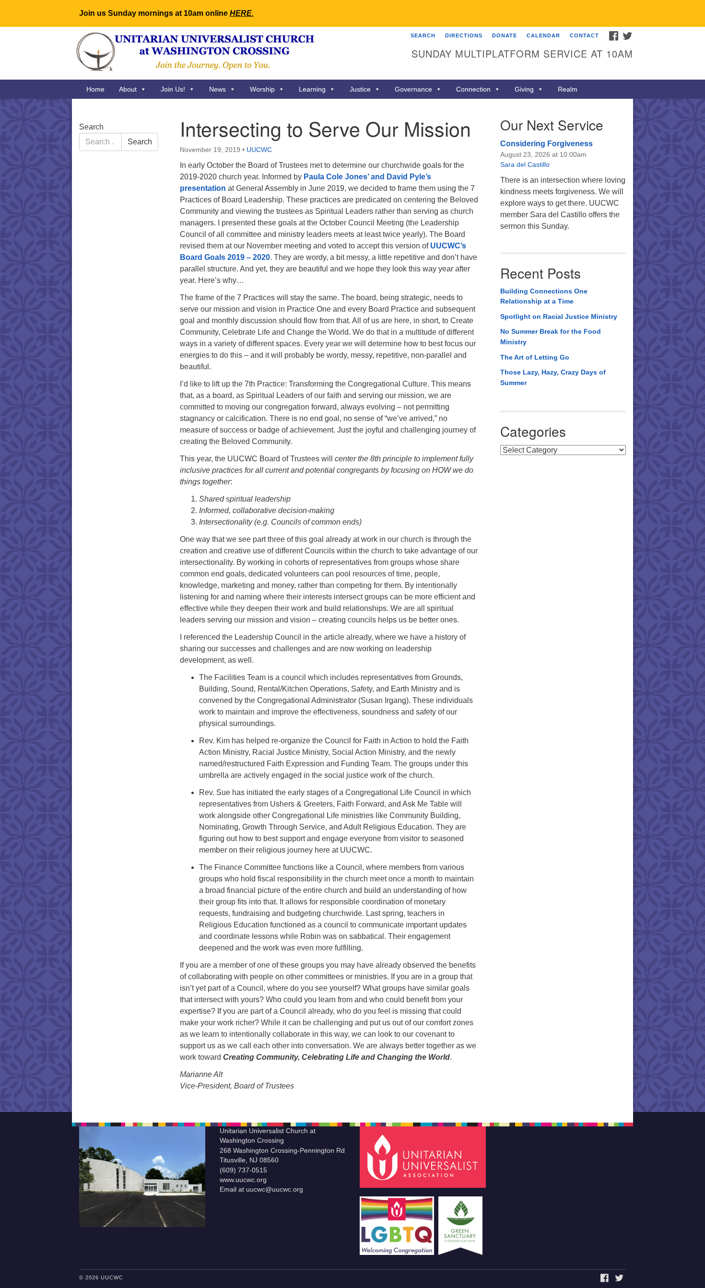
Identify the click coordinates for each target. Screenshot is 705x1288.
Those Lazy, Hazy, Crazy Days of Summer (553, 377)
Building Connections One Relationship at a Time (544, 296)
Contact (584, 35)
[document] (352, 605)
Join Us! (173, 89)
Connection (473, 89)
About (128, 89)
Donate (504, 35)
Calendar (543, 35)
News (217, 89)
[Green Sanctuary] (461, 1221)
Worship (262, 89)
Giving (524, 89)
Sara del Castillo (525, 164)
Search (423, 35)
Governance (413, 89)
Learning (312, 89)
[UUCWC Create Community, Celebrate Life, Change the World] (236, 53)
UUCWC (259, 149)
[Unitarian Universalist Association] (424, 1156)
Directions (463, 35)
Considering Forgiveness (546, 144)
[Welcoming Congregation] (398, 1221)
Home (95, 89)
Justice (360, 89)
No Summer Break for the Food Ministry (550, 337)
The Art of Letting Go (534, 357)
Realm (567, 89)
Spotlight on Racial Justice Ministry (558, 316)
